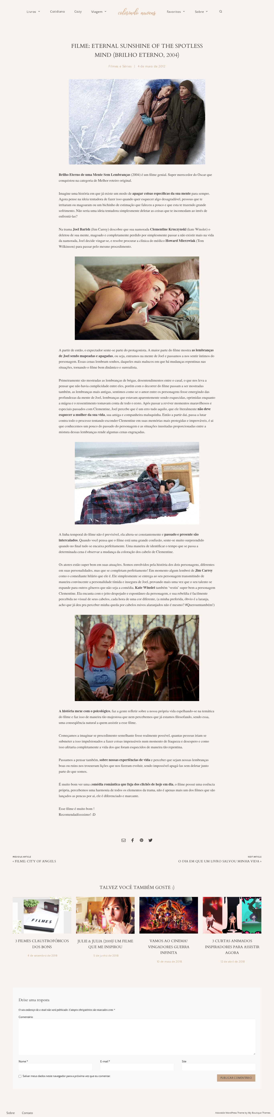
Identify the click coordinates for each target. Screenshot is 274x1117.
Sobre (199, 12)
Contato (27, 1113)
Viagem (97, 12)
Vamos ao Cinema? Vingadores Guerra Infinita (168, 947)
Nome (23, 1061)
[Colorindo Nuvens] (137, 11)
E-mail (105, 1061)
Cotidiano (57, 11)
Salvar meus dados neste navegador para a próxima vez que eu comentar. (67, 1076)
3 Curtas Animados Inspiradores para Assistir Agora (232, 947)
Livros (31, 12)
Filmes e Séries (120, 66)
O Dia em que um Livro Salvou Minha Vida (218, 861)
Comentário (26, 1017)
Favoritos (174, 12)
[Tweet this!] (150, 841)
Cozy (78, 11)
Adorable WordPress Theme (229, 1113)
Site (184, 1061)
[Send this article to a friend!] (124, 841)
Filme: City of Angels (35, 861)
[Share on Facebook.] (133, 841)
